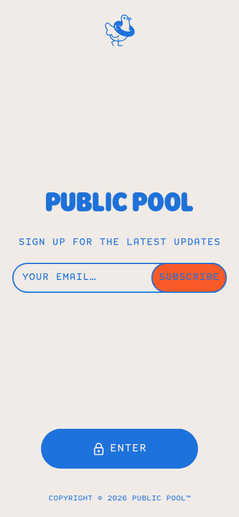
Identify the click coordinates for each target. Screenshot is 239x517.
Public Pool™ (161, 498)
